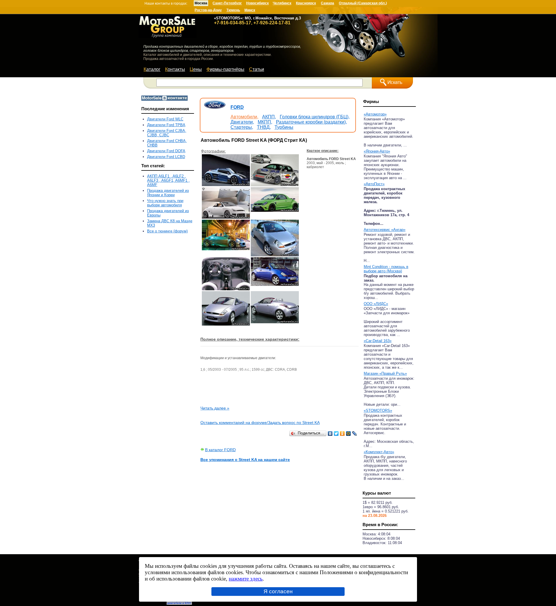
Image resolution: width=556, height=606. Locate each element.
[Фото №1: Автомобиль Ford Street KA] (226, 184)
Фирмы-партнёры (225, 69)
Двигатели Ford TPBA (166, 125)
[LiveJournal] (355, 433)
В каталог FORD (220, 449)
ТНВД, (264, 127)
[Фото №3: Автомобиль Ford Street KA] (226, 217)
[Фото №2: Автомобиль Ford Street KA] (275, 185)
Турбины (284, 127)
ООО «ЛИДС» (376, 304)
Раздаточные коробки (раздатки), (311, 122)
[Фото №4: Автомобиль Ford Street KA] (275, 210)
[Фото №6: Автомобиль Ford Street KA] (275, 255)
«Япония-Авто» (377, 151)
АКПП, (269, 116)
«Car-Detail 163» (378, 341)
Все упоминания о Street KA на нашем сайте (245, 459)
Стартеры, (242, 127)
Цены (196, 69)
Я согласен (278, 591)
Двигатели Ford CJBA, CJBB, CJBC (166, 132)
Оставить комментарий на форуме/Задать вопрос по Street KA (260, 422)
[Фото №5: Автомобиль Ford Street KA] (226, 249)
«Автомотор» (375, 114)
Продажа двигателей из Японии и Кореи (168, 192)
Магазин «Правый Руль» (385, 373)
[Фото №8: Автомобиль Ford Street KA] (275, 284)
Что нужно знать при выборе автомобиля (165, 203)
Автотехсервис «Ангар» (384, 229)
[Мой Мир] (348, 433)
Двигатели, (242, 122)
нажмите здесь (246, 579)
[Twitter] (336, 433)
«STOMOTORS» (378, 410)
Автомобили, (244, 116)
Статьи (256, 69)
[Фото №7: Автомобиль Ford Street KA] (226, 289)
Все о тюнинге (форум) (167, 231)
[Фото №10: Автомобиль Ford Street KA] (275, 321)
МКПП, (265, 122)
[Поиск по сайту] (392, 83)
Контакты (175, 69)
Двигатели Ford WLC (165, 119)
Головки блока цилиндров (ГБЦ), (315, 116)
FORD (237, 107)
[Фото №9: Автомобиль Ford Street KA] (226, 324)
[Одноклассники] (342, 433)
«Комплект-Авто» (379, 452)
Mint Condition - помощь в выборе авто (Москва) (386, 269)
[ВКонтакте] (330, 433)
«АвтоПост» (374, 184)
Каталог (152, 69)
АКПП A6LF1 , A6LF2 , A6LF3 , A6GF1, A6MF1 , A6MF (168, 180)
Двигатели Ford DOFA (166, 151)
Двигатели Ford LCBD (166, 157)
